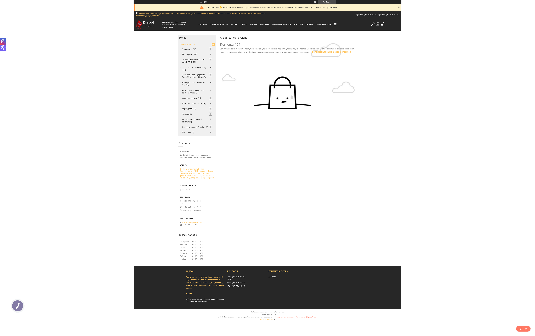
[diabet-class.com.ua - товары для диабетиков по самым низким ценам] (148, 24)
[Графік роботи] (377, 24)
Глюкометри (187, 49)
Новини (253, 24)
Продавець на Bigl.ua (267, 314)
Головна (203, 24)
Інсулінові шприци (189, 98)
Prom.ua (281, 312)
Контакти (264, 24)
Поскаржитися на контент (284, 317)
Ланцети (185, 114)
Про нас (234, 24)
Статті (244, 24)
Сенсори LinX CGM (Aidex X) (194, 67)
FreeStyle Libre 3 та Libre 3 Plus (193, 83)
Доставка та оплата (303, 24)
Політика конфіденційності (306, 317)
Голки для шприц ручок (192, 103)
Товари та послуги (219, 24)
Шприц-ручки (187, 108)
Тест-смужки (187, 54)
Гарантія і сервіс (323, 24)
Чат (525, 329)
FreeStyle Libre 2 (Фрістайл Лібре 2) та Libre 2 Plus (193, 75)
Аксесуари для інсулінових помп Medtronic (193, 91)
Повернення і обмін (281, 24)
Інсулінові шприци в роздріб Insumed (331, 51)
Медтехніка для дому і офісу (192, 120)
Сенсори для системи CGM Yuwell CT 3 (193, 60)
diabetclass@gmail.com (192, 222)
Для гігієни (186, 132)
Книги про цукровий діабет (193, 127)
